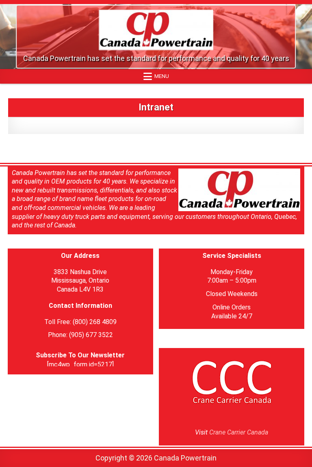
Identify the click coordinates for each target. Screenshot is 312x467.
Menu (161, 76)
